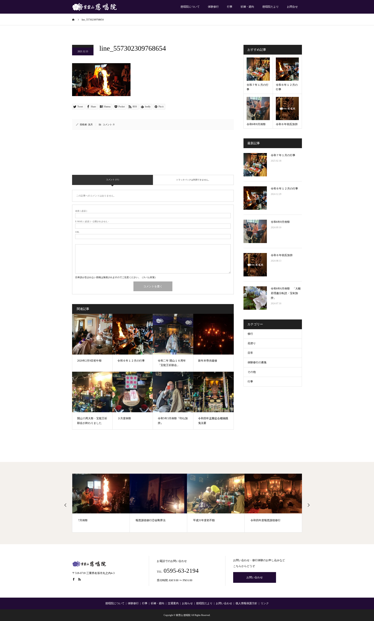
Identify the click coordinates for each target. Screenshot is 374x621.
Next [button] (308, 505)
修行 (250, 333)
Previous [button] (65, 505)
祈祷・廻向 (247, 6)
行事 (229, 6)
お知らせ (187, 603)
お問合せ (292, 6)
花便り (252, 343)
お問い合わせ (254, 577)
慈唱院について (190, 6)
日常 (250, 352)
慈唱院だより (270, 6)
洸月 (90, 124)
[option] (101, 503)
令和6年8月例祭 (280, 221)
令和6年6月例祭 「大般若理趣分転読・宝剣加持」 (286, 293)
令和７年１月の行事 (283, 155)
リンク (265, 603)
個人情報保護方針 (246, 603)
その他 (252, 372)
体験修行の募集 (257, 362)
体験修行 (213, 6)
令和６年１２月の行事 (284, 188)
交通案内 (173, 603)
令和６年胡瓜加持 (282, 255)
